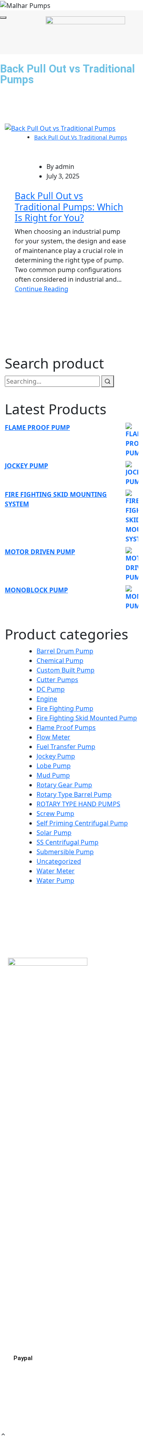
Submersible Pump (65, 851)
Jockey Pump (56, 756)
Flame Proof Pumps (66, 727)
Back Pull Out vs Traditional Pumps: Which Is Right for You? (69, 206)
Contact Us (20, 1196)
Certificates (21, 1156)
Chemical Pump (60, 660)
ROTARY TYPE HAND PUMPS (78, 804)
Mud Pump (53, 775)
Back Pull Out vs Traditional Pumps (80, 137)
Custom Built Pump (66, 670)
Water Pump (55, 880)
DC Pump (51, 689)
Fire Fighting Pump (65, 708)
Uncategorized (59, 861)
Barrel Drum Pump (65, 651)
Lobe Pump (54, 765)
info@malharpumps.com (41, 1328)
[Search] (107, 381)
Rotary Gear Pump (64, 784)
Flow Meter (53, 737)
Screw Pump (55, 813)
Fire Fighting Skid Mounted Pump (87, 718)
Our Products (24, 1142)
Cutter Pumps (57, 679)
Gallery (14, 1183)
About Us (18, 1129)
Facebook (22, 1235)
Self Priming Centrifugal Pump (82, 823)
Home (13, 1115)
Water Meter (56, 871)
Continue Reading (41, 288)
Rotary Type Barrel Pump (74, 794)
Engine (47, 698)
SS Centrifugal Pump (68, 842)
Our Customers (27, 1169)
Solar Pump (54, 832)
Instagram (23, 1248)
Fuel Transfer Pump (66, 746)
